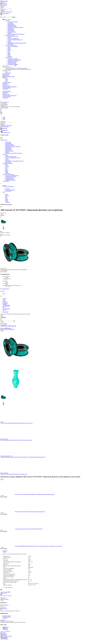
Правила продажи (7, 87)
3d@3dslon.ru (4, 608)
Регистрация (8, 72)
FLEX (6, 201)
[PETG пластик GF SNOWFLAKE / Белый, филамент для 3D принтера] (7, 511)
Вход (6, 71)
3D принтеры (8, 190)
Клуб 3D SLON (6, 85)
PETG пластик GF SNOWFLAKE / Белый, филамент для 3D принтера (30, 511)
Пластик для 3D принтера (8, 186)
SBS (6, 197)
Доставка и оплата (7, 82)
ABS (4, 192)
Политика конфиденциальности (10, 86)
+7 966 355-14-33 (10, 68)
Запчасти (7, 188)
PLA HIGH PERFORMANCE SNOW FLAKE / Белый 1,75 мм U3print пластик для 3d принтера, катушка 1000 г (38, 546)
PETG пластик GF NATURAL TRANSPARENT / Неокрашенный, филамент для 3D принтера (35, 494)
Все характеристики (4, 288)
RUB (6, 78)
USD (6, 80)
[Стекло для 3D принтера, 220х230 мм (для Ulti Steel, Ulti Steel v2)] (7, 528)
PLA (6, 196)
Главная (4, 185)
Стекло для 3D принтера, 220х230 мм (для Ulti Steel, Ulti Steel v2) (28, 528)
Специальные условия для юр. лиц (8, 325)
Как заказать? (6, 83)
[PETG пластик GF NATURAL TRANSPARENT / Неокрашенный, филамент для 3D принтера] (7, 494)
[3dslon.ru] (2, 620)
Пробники (7, 202)
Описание (5, 550)
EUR (6, 81)
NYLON (7, 195)
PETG (6, 194)
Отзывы (2, 215)
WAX (6, 198)
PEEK (6, 199)
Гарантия (5, 84)
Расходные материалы (10, 189)
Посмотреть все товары (13, 21)
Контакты (5, 618)
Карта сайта (5, 88)
